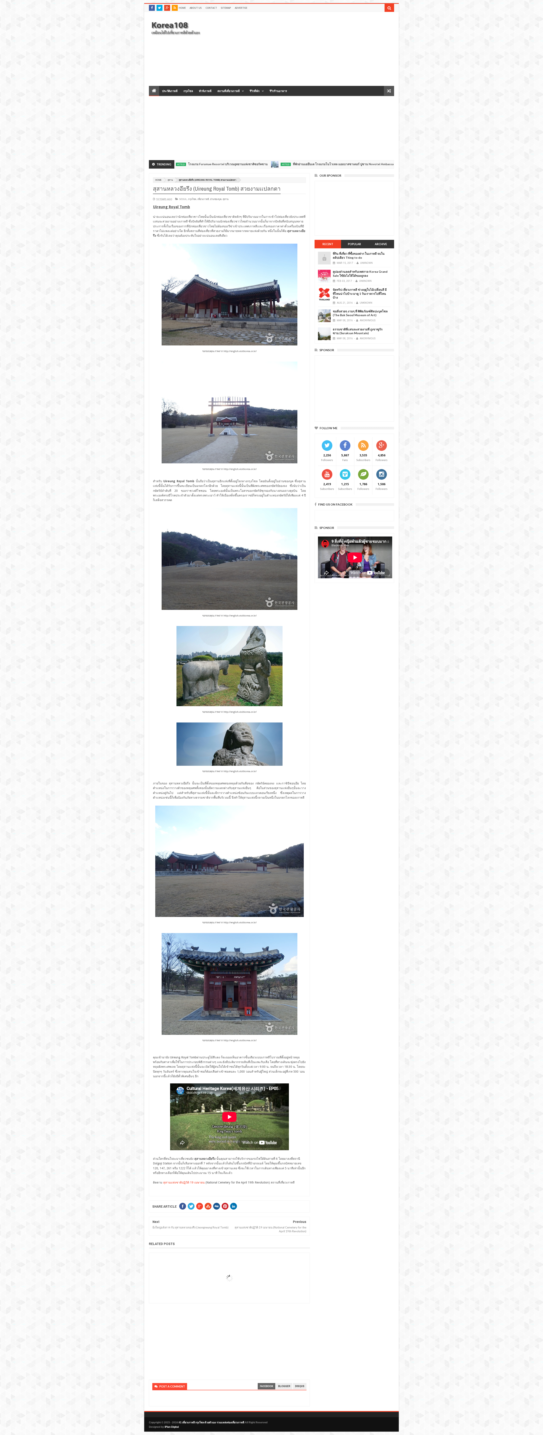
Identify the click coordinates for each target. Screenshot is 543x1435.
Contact (211, 7)
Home (182, 7)
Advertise (241, 7)
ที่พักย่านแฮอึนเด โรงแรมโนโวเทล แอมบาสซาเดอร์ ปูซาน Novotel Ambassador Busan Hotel (276, 164)
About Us (196, 7)
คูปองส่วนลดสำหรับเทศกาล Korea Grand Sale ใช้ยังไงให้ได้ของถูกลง (360, 273)
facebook (266, 1386)
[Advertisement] (317, 48)
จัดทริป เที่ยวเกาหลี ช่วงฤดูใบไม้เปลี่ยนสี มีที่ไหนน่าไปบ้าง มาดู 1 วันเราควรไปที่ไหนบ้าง (360, 293)
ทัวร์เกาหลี (205, 91)
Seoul (183, 199)
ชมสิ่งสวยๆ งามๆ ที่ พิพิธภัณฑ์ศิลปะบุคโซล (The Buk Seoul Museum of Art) (360, 313)
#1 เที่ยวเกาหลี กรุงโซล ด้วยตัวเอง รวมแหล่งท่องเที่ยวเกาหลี (211, 1422)
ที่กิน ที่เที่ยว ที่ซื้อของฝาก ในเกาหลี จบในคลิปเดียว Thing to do (359, 255)
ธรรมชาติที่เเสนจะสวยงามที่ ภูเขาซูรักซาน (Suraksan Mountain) (357, 331)
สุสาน (170, 180)
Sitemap (226, 7)
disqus (299, 1386)
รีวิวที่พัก (255, 91)
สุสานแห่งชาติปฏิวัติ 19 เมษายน (184, 1182)
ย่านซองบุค (215, 199)
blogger (284, 1386)
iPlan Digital (172, 1426)
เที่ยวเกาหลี (203, 199)
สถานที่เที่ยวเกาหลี (228, 91)
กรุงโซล (188, 91)
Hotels (206, 164)
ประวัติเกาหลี (170, 91)
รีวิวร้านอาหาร (278, 91)
